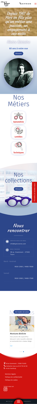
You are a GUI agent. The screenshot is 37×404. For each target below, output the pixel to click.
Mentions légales (10, 374)
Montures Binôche (18, 333)
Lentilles (18, 137)
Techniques (18, 152)
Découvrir (18, 53)
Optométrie (18, 122)
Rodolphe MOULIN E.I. (24, 401)
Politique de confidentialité (13, 377)
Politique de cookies (11, 380)
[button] (21, 351)
